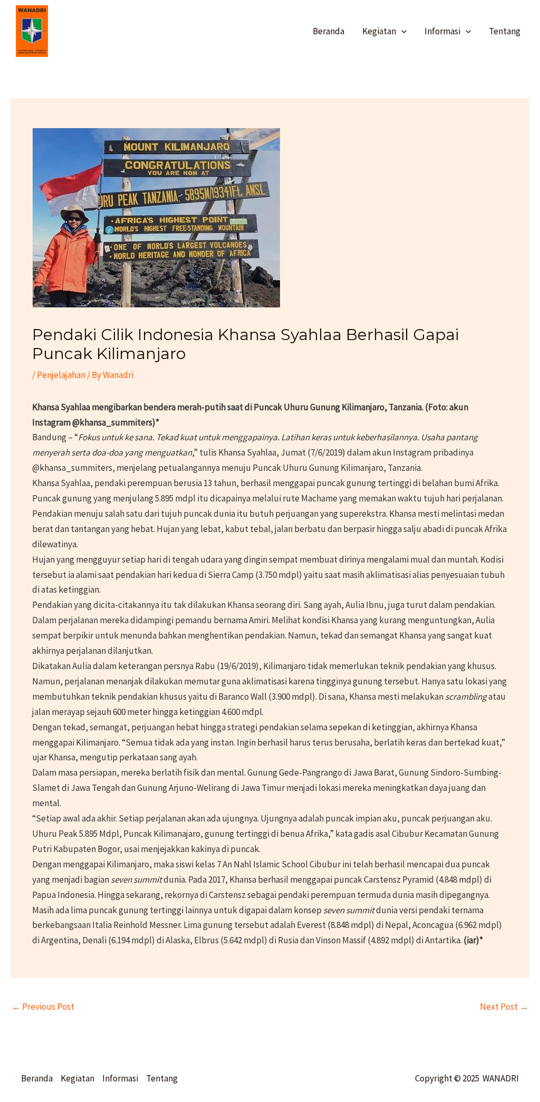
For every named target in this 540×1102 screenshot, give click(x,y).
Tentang (162, 1078)
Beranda (37, 1078)
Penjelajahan (61, 375)
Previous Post (43, 1006)
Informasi (120, 1078)
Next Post (504, 1006)
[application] (401, 31)
